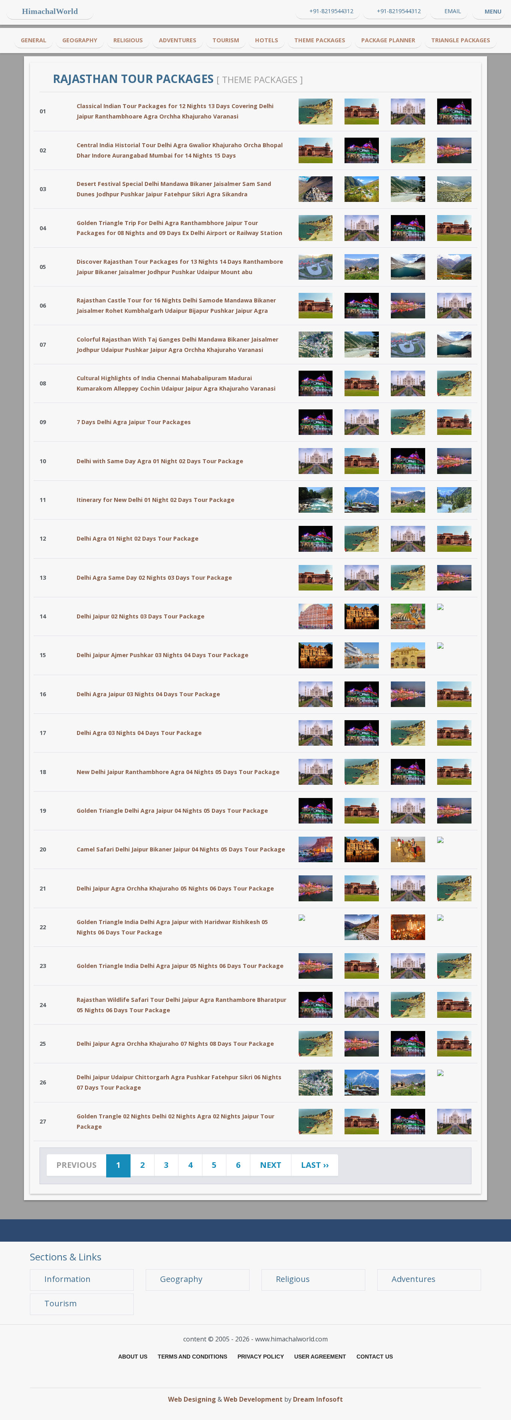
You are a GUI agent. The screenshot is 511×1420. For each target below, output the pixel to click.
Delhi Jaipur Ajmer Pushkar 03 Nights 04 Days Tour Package (162, 655)
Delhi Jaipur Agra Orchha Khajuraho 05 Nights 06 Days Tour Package (175, 888)
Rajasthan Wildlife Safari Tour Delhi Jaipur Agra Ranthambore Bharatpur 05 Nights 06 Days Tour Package (181, 1005)
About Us (132, 1356)
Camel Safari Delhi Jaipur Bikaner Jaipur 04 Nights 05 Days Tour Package (181, 849)
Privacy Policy (261, 1356)
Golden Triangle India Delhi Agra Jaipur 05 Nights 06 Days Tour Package (180, 966)
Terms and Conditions (192, 1356)
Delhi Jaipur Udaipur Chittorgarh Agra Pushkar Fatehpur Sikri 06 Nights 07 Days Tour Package (179, 1082)
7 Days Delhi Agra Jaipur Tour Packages (134, 422)
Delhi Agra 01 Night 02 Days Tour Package (137, 538)
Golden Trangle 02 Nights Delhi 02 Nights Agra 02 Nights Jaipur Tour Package (175, 1121)
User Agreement (320, 1356)
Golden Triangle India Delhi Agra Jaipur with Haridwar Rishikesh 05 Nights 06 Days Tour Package (172, 927)
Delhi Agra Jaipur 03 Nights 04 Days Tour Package (148, 694)
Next (270, 1164)
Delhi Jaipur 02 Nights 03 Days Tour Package (140, 616)
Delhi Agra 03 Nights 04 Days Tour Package (139, 733)
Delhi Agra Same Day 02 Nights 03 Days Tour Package (154, 577)
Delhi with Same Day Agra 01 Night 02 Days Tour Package (160, 461)
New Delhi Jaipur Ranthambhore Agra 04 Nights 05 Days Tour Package (178, 772)
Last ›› (315, 1164)
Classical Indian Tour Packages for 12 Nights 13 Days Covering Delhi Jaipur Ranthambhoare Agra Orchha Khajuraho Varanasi (175, 111)
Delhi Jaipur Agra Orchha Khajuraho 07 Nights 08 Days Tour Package (175, 1043)
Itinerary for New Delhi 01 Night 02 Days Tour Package (155, 500)
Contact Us (375, 1356)
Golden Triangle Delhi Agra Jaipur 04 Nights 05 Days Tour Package (172, 810)
